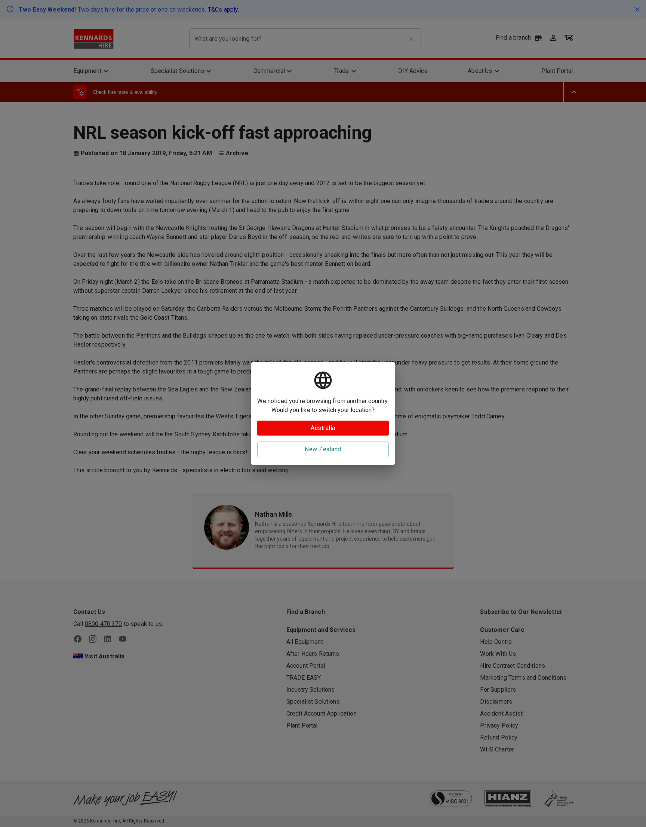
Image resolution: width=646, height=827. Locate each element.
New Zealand (323, 449)
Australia (323, 427)
